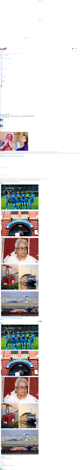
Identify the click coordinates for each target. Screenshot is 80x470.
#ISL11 (2, 56)
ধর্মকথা (1, 64)
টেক (7, 58)
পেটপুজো (6, 58)
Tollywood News (21, 318)
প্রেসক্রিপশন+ (8, 53)
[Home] (3, 48)
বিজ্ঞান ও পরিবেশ (2, 70)
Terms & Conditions (3, 464)
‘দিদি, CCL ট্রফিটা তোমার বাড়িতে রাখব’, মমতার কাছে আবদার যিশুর (11, 181)
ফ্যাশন (5, 58)
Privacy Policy (2, 462)
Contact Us (2, 461)
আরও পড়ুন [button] (1, 322)
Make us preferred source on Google (4, 131)
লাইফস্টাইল (15, 53)
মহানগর (2, 53)
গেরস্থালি (10, 58)
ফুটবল (2, 62)
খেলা (10, 53)
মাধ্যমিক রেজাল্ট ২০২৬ (3, 80)
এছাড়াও (0, 112)
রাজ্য (3, 53)
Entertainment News (2, 318)
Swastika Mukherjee (14, 318)
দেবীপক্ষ (1, 79)
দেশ (4, 53)
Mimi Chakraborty (9, 318)
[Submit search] (76, 51)
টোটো (8, 58)
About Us (2, 459)
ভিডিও (1, 75)
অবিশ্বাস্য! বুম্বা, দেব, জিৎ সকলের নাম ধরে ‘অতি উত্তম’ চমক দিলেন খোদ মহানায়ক (13, 155)
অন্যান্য (4, 62)
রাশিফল (18, 53)
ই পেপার (1, 72)
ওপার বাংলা (2, 65)
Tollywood (18, 318)
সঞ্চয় (20, 53)
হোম (1, 55)
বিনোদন (12, 53)
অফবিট (1, 63)
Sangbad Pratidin (3, 456)
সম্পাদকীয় (1, 109)
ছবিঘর (17, 53)
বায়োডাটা (1, 69)
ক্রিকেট (1, 62)
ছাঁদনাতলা (1, 82)
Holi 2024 (6, 318)
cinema (2, 457)
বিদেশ (1, 66)
